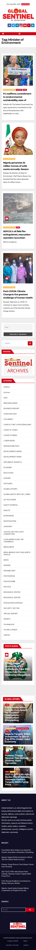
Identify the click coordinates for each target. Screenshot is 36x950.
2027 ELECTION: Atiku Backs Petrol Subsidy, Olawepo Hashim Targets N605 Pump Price (18, 779)
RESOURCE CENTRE (12, 597)
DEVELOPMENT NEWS (9, 89)
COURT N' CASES (11, 430)
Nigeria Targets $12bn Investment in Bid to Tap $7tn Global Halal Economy (17, 738)
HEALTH (7, 510)
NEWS (24, 89)
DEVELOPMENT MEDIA (13, 451)
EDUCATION (8, 473)
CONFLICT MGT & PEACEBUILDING (17, 424)
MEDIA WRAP (9, 547)
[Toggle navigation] (19, 33)
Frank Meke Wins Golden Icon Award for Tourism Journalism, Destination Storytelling (16, 714)
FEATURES (8, 483)
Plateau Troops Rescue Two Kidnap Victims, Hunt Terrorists (16, 759)
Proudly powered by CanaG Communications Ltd (17, 937)
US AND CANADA (10, 630)
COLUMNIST (8, 419)
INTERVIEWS (9, 516)
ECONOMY (19, 89)
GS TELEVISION (10, 500)
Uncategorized (9, 624)
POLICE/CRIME (9, 581)
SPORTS (7, 619)
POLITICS (7, 587)
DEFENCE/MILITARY (12, 446)
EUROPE (7, 478)
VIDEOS (7, 635)
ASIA (5, 398)
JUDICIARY (8, 526)
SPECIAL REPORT (11, 613)
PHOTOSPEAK (9, 576)
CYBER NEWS (9, 441)
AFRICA (7, 387)
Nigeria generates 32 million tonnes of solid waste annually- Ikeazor (16, 166)
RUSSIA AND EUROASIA (13, 603)
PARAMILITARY (10, 571)
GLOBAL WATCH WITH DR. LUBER (17, 494)
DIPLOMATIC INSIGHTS (13, 462)
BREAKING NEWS (11, 403)
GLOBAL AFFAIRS (10, 489)
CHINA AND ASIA (10, 414)
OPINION (7, 565)
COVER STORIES (10, 435)
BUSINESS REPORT (11, 408)
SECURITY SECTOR (11, 608)
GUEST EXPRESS (11, 505)
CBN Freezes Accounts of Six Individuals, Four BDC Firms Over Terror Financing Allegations (17, 669)
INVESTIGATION (10, 521)
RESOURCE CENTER (12, 592)
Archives (7, 392)
